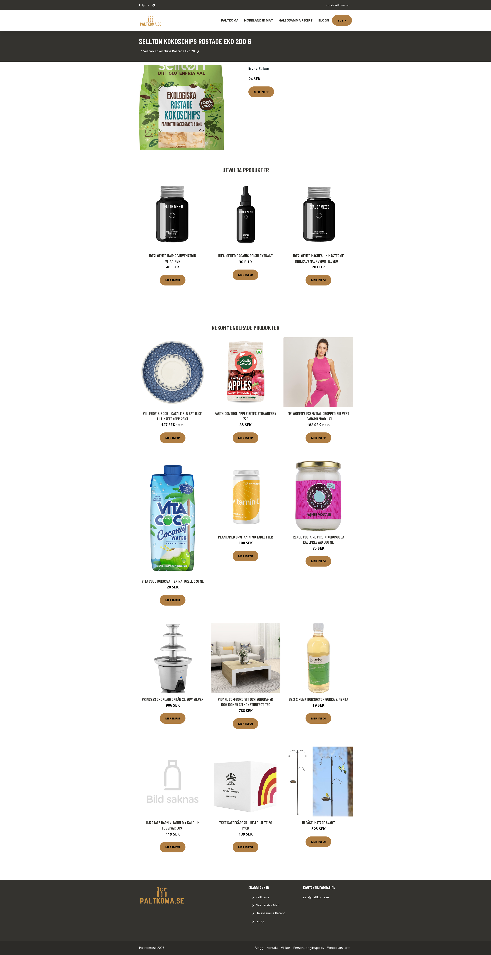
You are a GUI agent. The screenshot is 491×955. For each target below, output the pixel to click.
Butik (342, 20)
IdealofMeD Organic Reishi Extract (245, 255)
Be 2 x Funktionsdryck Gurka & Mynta (318, 699)
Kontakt (272, 948)
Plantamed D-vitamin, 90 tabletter (245, 536)
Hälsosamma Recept (296, 20)
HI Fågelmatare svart (318, 822)
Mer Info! (261, 92)
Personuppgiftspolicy (308, 948)
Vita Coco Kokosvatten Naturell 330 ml (173, 581)
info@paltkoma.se (337, 5)
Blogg (323, 20)
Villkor (285, 948)
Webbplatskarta (338, 948)
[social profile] (154, 5)
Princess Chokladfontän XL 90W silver (172, 699)
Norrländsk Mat (258, 20)
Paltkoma (229, 20)
